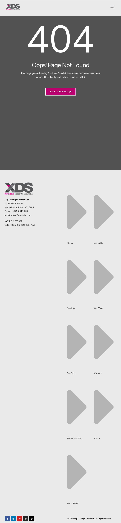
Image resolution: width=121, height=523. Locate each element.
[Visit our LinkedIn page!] (13, 518)
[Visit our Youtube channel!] (19, 518)
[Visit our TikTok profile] (25, 518)
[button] (112, 6)
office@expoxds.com (20, 215)
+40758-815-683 (19, 211)
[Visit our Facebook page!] (7, 518)
